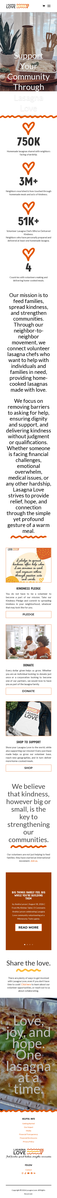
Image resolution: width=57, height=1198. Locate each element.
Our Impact (28, 1127)
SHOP (28, 768)
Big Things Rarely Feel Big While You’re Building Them (28, 895)
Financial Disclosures (28, 1138)
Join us (34, 860)
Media (28, 1131)
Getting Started (28, 1123)
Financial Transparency (28, 1134)
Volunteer (28, 101)
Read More (28, 927)
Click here (26, 984)
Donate (28, 691)
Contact (28, 1170)
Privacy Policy (28, 1141)
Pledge (28, 614)
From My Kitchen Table (22, 908)
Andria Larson (21, 904)
